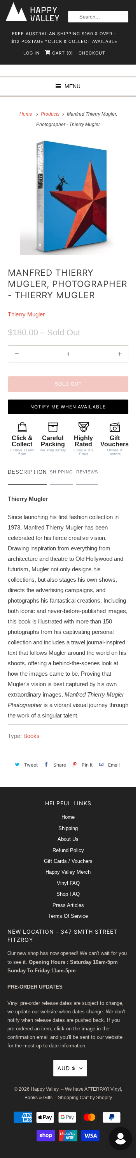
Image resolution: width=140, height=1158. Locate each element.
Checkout (92, 53)
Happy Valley (44, 1089)
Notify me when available (68, 407)
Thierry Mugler (26, 314)
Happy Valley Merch (68, 872)
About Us (68, 839)
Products (51, 114)
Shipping (68, 828)
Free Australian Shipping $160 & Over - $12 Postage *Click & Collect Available (64, 36)
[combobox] (98, 16)
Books (31, 736)
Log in (31, 53)
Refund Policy (68, 850)
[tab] (27, 474)
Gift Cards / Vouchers (68, 861)
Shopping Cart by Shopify (85, 1097)
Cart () (62, 53)
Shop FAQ (68, 894)
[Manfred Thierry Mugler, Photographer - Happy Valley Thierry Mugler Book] (68, 197)
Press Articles (68, 905)
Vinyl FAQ (68, 883)
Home (68, 817)
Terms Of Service (68, 916)
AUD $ (66, 1068)
